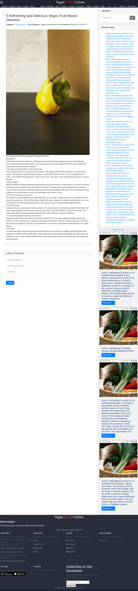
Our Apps (4, 566)
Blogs (35, 552)
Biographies (38, 548)
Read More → (108, 303)
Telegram (71, 552)
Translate (37, 566)
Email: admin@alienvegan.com (13, 561)
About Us (103, 540)
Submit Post (38, 544)
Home (35, 540)
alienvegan (133, 233)
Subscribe (71, 585)
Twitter (70, 548)
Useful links (38, 533)
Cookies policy (12, 552)
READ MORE (118, 230)
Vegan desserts (21, 24)
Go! (132, 18)
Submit (10, 283)
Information (5, 533)
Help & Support (105, 533)
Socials (69, 533)
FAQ (20, 552)
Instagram (72, 544)
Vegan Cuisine (70, 2)
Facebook (71, 540)
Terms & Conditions (9, 548)
